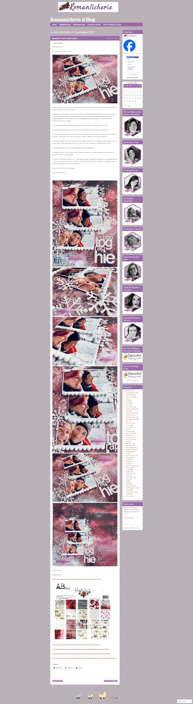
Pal (127, 453)
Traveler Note (130, 486)
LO (127, 441)
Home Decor (129, 433)
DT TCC (128, 427)
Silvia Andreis (58, 43)
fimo (127, 429)
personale (129, 457)
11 (137, 92)
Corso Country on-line (112, 24)
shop (127, 476)
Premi (127, 461)
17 (135, 95)
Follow (127, 523)
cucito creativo (130, 415)
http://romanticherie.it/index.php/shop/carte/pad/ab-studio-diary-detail (76, 579)
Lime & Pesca (130, 439)
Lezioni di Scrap (93, 24)
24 (135, 98)
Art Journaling (130, 397)
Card (127, 401)
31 (135, 101)
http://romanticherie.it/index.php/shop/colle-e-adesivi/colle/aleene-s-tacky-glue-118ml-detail (83, 658)
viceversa (129, 496)
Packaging (129, 451)
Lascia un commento (110, 681)
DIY (127, 421)
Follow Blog (128, 504)
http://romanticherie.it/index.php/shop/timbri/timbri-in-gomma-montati (76, 645)
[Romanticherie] (129, 51)
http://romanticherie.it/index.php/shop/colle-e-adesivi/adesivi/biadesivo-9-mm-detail (81, 654)
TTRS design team (131, 488)
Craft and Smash (131, 413)
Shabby (128, 472)
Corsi (127, 405)
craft (127, 411)
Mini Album (129, 445)
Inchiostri (128, 435)
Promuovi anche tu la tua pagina (132, 53)
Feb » (129, 106)
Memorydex (129, 443)
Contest (128, 403)
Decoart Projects (131, 417)
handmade (130, 69)
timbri (127, 484)
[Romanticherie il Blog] (96, 11)
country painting (131, 67)
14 (127, 95)
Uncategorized (57, 681)
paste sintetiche (130, 455)
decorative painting (131, 419)
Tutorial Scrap (79, 24)
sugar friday (129, 478)
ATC (127, 399)
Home (54, 24)
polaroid (128, 459)
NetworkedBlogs (131, 57)
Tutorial (128, 490)
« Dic (124, 106)
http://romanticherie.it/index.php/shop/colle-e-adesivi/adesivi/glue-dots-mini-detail (80, 649)
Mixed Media (129, 447)
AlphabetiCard (65, 24)
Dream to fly (129, 423)
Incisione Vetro (130, 437)
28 (127, 101)
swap (127, 480)
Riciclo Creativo (130, 465)
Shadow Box (129, 474)
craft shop (130, 68)
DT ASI (128, 425)
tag (127, 482)
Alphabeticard (130, 395)
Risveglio (128, 468)
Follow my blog (132, 74)
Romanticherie (127, 38)
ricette (128, 463)
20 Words (128, 391)
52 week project (130, 393)
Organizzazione (130, 449)
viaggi (127, 494)
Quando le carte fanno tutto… (65, 38)
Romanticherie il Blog (72, 19)
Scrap (127, 470)
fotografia (128, 431)
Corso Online (129, 407)
